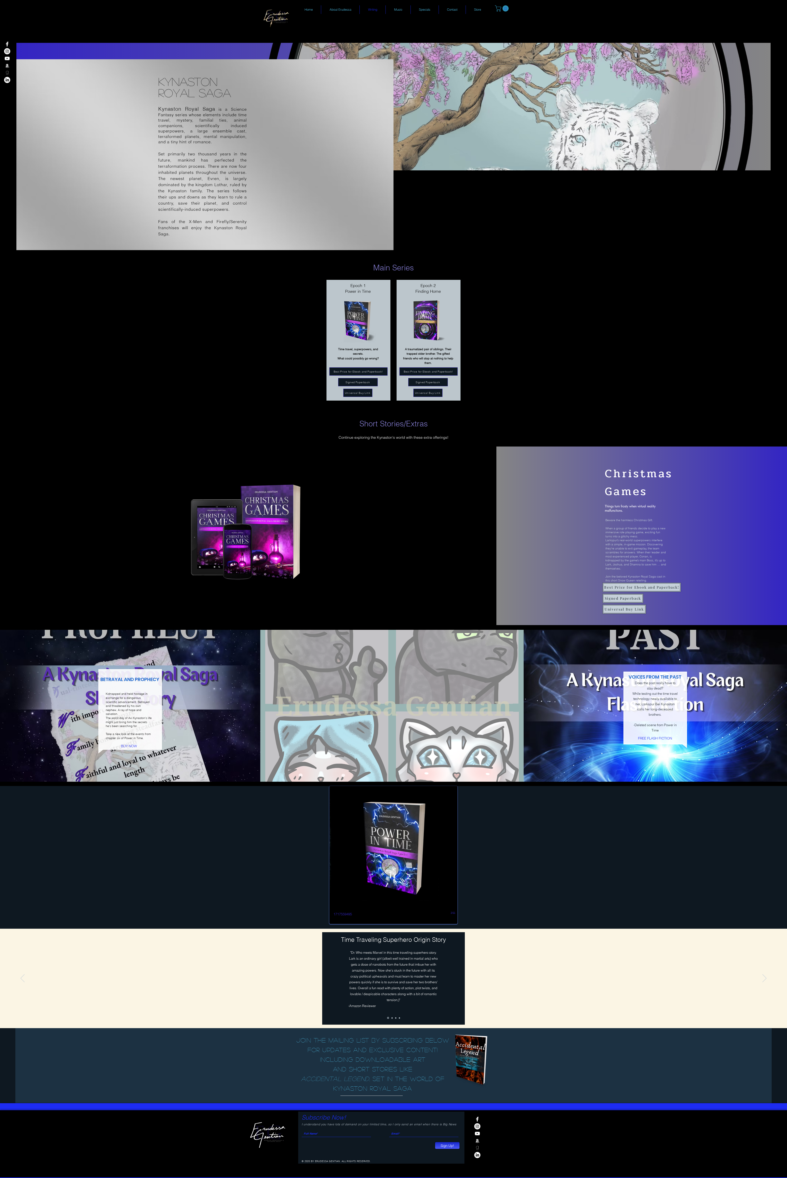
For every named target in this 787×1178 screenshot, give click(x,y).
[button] (502, 8)
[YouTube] (7, 58)
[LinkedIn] (7, 80)
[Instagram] (7, 51)
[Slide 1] (387, 1018)
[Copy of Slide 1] (391, 1018)
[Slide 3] (399, 1018)
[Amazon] (7, 66)
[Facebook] (7, 44)
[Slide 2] (395, 1018)
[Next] (764, 978)
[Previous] (22, 978)
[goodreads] (7, 73)
